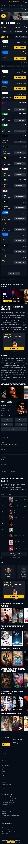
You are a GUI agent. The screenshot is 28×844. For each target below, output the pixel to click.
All (3, 66)
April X (3, 819)
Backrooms (4, 755)
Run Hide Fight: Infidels (7, 811)
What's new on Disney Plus (8, 802)
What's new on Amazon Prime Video (10, 798)
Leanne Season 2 (5, 833)
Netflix (3, 782)
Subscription (10, 66)
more (14, 301)
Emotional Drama (17, 452)
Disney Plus (4, 788)
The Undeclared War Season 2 (8, 831)
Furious (3, 767)
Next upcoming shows (7, 823)
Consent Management (18, 743)
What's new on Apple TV (7, 800)
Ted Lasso (4, 769)
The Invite (4, 760)
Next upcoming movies (7, 808)
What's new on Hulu (6, 804)
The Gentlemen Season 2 (7, 827)
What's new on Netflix (7, 796)
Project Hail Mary (6, 758)
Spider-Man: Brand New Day (8, 757)
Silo (2, 773)
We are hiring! (6, 744)
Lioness (3, 771)
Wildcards (4, 813)
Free (18, 66)
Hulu (3, 790)
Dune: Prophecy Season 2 (7, 825)
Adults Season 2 (5, 829)
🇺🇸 (23, 36)
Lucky (3, 775)
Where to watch (7, 31)
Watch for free (18, 31)
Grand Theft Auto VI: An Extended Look (10, 815)
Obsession (4, 753)
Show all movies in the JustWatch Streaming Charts (14, 554)
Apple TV (4, 786)
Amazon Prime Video (6, 784)
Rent (23, 66)
